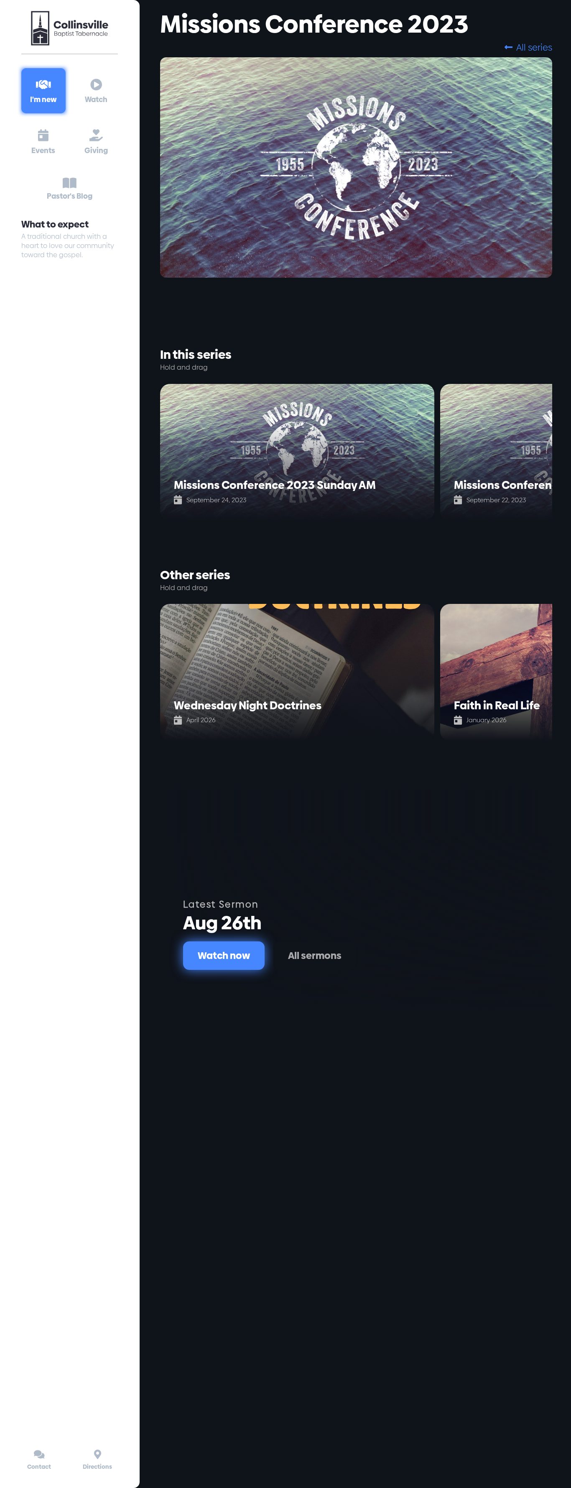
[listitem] (300, 452)
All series (528, 47)
